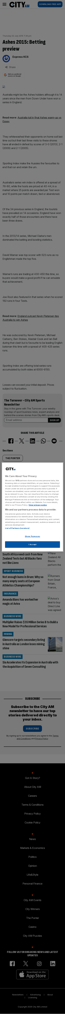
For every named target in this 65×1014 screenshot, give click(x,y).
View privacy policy (38, 505)
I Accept (33, 544)
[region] (32, 507)
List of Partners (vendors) (17, 528)
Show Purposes (32, 536)
